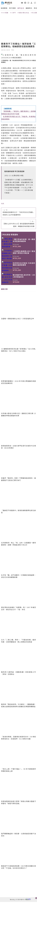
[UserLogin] (31, 2)
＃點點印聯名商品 (23, 13)
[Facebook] (25, 2)
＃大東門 (13, 13)
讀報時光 (29, 8)
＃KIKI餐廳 (4, 13)
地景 (2, 203)
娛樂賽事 (4, 8)
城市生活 (20, 8)
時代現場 (12, 8)
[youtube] (22, 2)
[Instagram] (28, 2)
